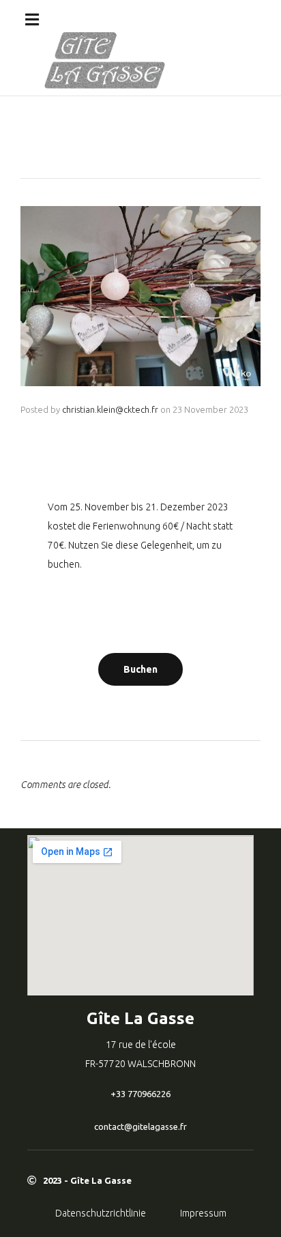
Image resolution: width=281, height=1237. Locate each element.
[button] (32, 19)
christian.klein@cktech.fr (110, 409)
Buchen (140, 669)
